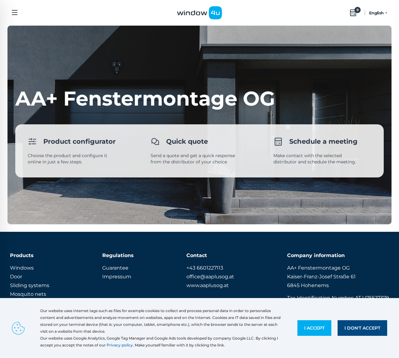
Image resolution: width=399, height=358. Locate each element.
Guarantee (115, 268)
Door (16, 277)
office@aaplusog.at (210, 277)
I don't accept (362, 328)
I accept (314, 328)
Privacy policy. (120, 345)
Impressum (116, 277)
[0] (353, 12)
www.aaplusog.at (207, 285)
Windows (22, 268)
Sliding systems (29, 285)
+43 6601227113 (204, 268)
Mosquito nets (28, 294)
